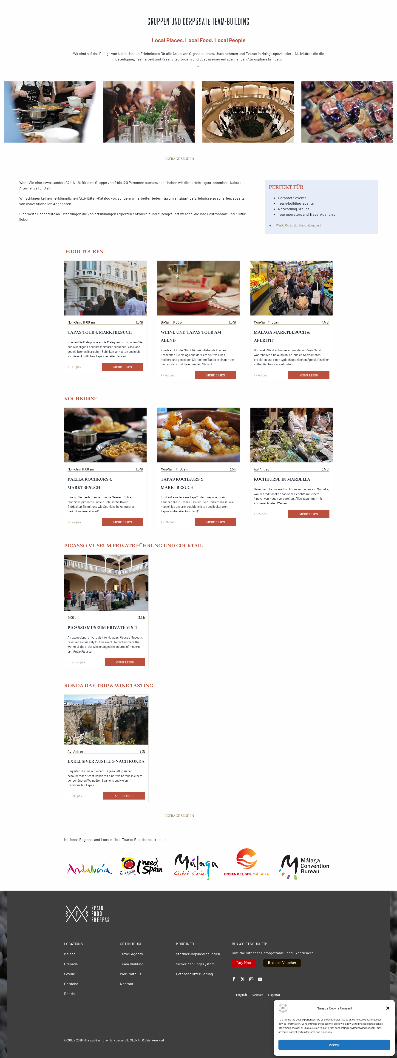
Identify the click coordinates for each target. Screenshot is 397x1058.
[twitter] (243, 979)
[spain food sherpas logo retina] (199, 5)
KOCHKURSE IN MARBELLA (282, 479)
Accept (334, 1045)
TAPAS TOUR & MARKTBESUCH (100, 332)
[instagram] (251, 979)
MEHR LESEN (122, 367)
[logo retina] (87, 907)
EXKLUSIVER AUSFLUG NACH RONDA (106, 761)
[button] (388, 1008)
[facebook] (234, 979)
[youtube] (260, 979)
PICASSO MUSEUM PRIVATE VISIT (103, 628)
